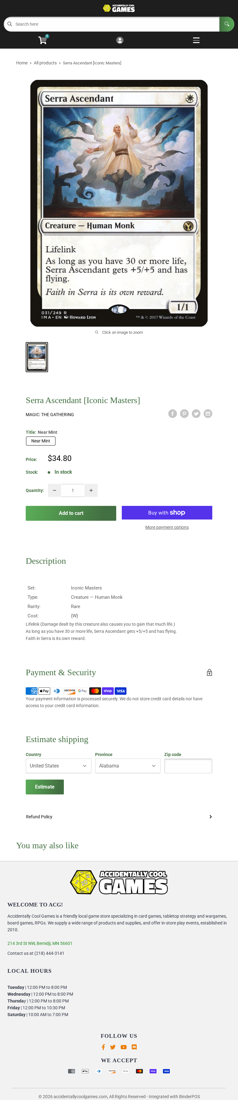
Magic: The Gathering (50, 414)
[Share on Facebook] (172, 413)
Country (33, 754)
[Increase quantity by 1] (91, 490)
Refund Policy (39, 816)
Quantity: (35, 490)
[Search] (226, 24)
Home (22, 62)
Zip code (172, 754)
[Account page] (119, 41)
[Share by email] (208, 413)
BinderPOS (189, 1096)
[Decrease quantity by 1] (54, 490)
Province (103, 754)
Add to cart (71, 513)
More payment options (167, 527)
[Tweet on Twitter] (196, 413)
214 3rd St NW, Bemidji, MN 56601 (40, 943)
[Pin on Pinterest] (184, 413)
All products (45, 62)
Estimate (45, 787)
